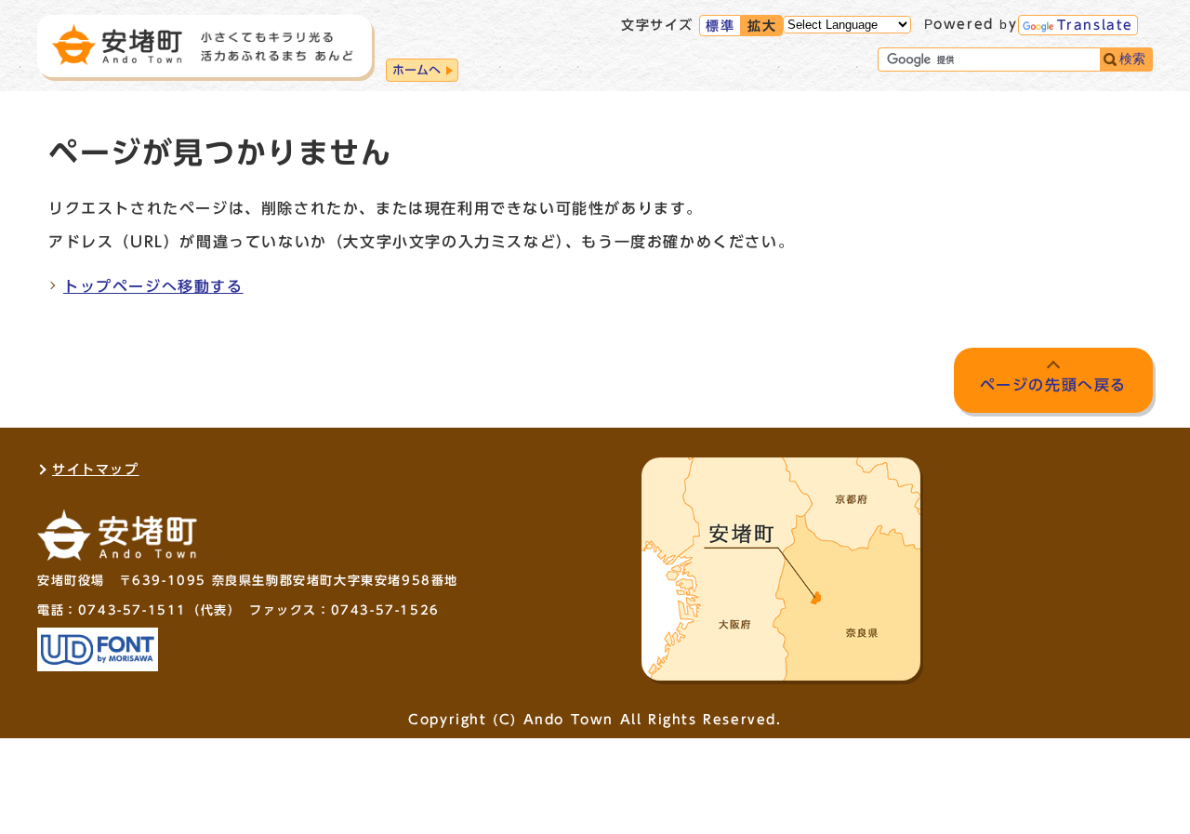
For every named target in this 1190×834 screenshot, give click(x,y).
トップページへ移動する (153, 286)
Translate (1095, 25)
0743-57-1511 (132, 610)
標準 (720, 26)
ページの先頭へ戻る (1053, 384)
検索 (1132, 59)
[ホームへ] (202, 44)
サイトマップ (95, 469)
